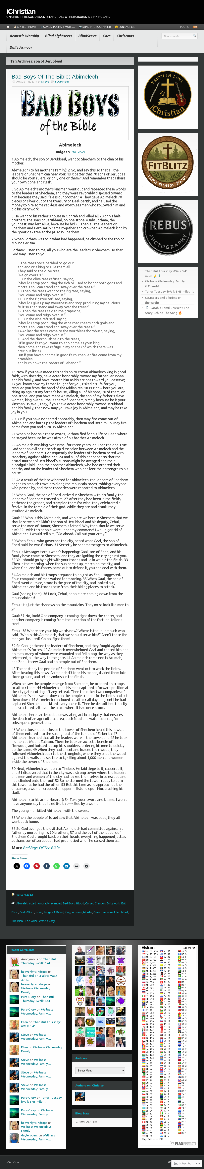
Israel (38, 912)
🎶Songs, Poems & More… (57, 26)
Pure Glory (28, 997)
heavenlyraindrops (34, 971)
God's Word (27, 912)
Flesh (14, 912)
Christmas (125, 36)
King (68, 912)
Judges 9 (49, 912)
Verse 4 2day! (24, 894)
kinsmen (77, 912)
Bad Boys (69, 903)
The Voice (31, 921)
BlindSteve (87, 36)
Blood (80, 903)
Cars (106, 36)
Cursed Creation (95, 903)
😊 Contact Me (125, 26)
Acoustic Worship (24, 36)
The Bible (17, 921)
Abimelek (22, 903)
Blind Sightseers (58, 36)
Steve (45, 81)
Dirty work (113, 903)
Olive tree (99, 912)
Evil (123, 903)
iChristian (20, 11)
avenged (56, 903)
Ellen (24, 1022)
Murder (87, 912)
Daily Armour (20, 47)
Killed (60, 912)
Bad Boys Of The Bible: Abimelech (55, 77)
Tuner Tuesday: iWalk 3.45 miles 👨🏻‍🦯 (169, 291)
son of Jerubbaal (117, 912)
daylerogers (29, 1135)
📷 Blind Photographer (95, 26)
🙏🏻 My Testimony (25, 26)
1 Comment (62, 81)
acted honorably (39, 903)
